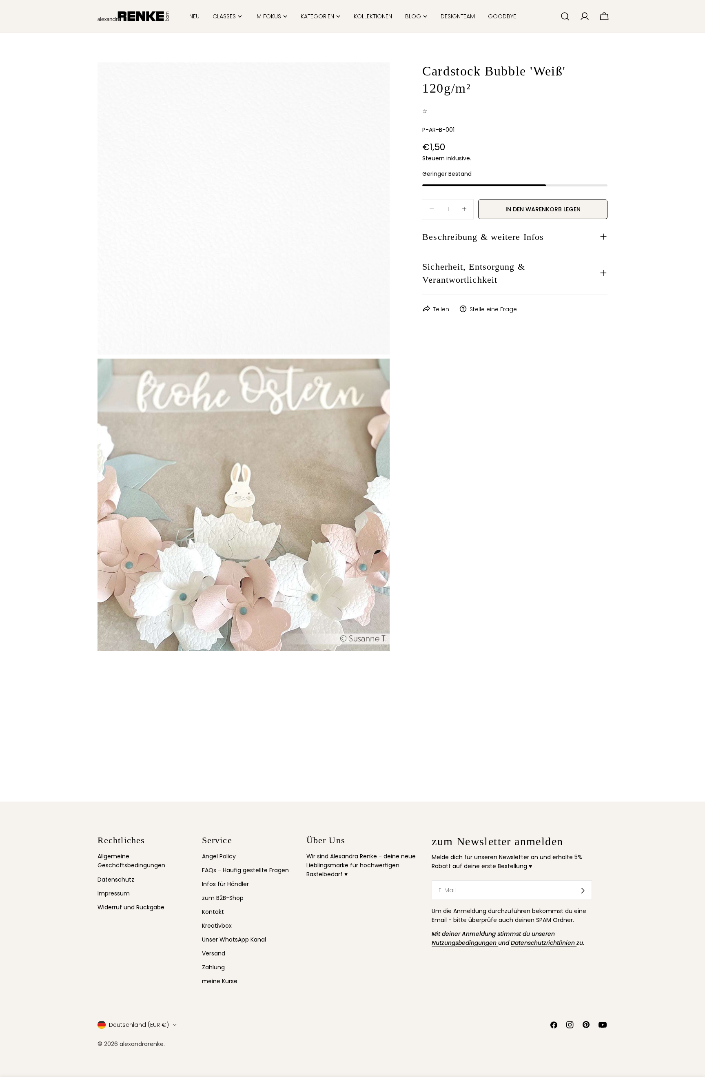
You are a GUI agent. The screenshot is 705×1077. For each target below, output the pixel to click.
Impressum (114, 893)
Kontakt (213, 912)
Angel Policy (219, 856)
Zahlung (213, 968)
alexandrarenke (142, 1044)
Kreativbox (217, 926)
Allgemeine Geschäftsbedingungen (131, 860)
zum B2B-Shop (223, 898)
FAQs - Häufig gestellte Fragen (245, 870)
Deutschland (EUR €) (139, 1025)
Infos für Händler (225, 884)
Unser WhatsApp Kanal (234, 940)
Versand (213, 954)
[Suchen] (565, 16)
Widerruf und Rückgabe (131, 907)
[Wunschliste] (551, 16)
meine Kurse (219, 981)
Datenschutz (116, 879)
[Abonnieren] (582, 890)
